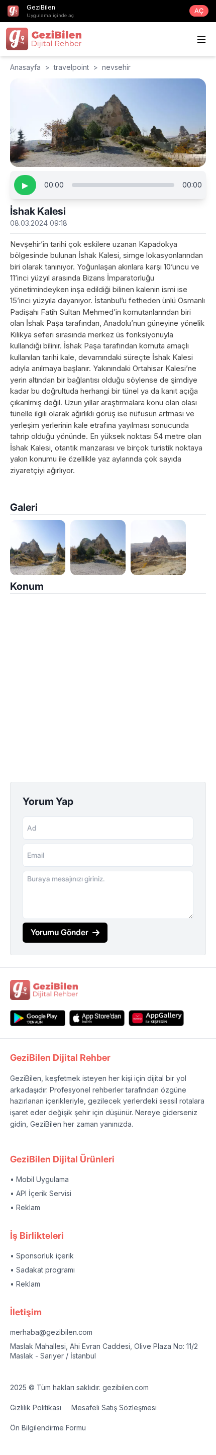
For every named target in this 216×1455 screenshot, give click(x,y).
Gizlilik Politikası (35, 1407)
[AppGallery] (156, 1018)
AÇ (198, 11)
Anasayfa (25, 67)
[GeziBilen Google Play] (37, 1018)
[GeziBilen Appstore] (97, 1018)
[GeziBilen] (43, 39)
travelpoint (71, 67)
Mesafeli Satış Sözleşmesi (114, 1407)
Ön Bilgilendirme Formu (48, 1427)
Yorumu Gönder (59, 932)
